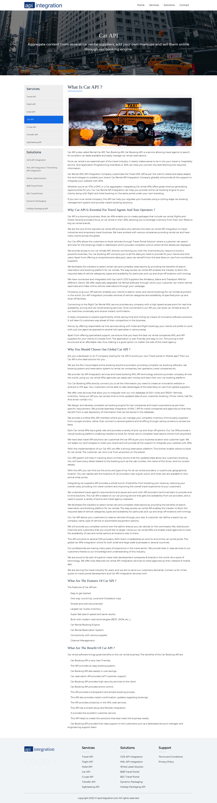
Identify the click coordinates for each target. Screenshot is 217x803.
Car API (30, 119)
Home (141, 5)
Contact (184, 5)
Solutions (169, 5)
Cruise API (31, 127)
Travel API (31, 97)
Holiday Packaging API (37, 208)
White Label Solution (36, 178)
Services (154, 5)
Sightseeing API (34, 142)
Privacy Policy (166, 761)
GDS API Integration (36, 160)
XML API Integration (131, 761)
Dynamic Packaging (36, 201)
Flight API (31, 104)
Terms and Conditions (171, 756)
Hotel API (31, 112)
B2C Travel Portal (35, 193)
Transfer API (32, 134)
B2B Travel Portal (35, 186)
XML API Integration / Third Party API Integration (42, 169)
